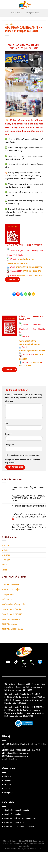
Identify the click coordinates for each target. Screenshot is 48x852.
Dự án (4, 550)
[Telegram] (21, 294)
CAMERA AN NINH (10, 584)
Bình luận (10, 401)
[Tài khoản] (44, 5)
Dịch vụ (5, 545)
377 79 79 (27, 271)
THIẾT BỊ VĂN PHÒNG (12, 629)
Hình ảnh (6, 560)
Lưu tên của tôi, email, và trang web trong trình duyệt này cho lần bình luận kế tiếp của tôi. (22, 459)
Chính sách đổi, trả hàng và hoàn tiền (20, 818)
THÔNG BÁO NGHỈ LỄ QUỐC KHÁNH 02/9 (28, 488)
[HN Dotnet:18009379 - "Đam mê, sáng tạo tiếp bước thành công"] (24, 4)
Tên (7, 423)
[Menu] (3, 4)
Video (4, 570)
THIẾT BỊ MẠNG (9, 624)
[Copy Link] (33, 294)
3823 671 (37, 271)
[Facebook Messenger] (14, 294)
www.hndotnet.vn (26, 259)
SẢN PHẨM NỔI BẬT (11, 609)
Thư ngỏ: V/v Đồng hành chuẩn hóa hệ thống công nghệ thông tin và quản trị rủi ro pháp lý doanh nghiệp (29, 527)
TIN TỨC (6, 565)
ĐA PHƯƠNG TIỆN (11, 589)
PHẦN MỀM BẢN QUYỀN (13, 604)
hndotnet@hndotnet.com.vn (29, 267)
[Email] (29, 294)
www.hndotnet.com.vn (17, 263)
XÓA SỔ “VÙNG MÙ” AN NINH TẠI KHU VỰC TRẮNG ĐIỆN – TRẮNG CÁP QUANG (28, 498)
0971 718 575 (36, 275)
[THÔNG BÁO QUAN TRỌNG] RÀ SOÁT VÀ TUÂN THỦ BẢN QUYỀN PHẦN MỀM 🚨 (29, 516)
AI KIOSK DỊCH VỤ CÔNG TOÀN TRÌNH (29, 506)
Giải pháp (9, 24)
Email (8, 434)
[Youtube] (18, 294)
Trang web (9, 445)
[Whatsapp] (25, 294)
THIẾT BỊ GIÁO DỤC (11, 619)
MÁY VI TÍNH (8, 599)
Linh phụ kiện (7, 594)
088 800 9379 (22, 275)
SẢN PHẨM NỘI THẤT (12, 614)
